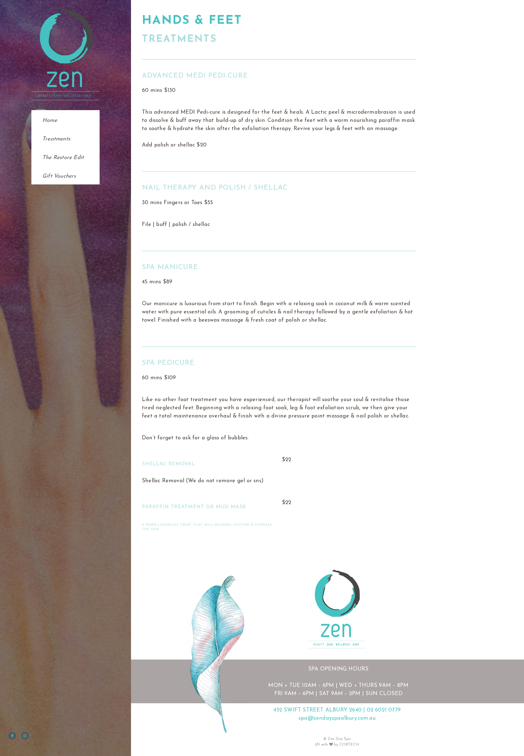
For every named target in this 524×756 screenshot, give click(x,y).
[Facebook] (12, 736)
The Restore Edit (63, 157)
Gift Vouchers (59, 176)
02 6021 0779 (384, 710)
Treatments (56, 139)
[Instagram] (25, 736)
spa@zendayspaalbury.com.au (337, 718)
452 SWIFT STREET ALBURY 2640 (317, 710)
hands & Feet (192, 21)
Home (49, 120)
